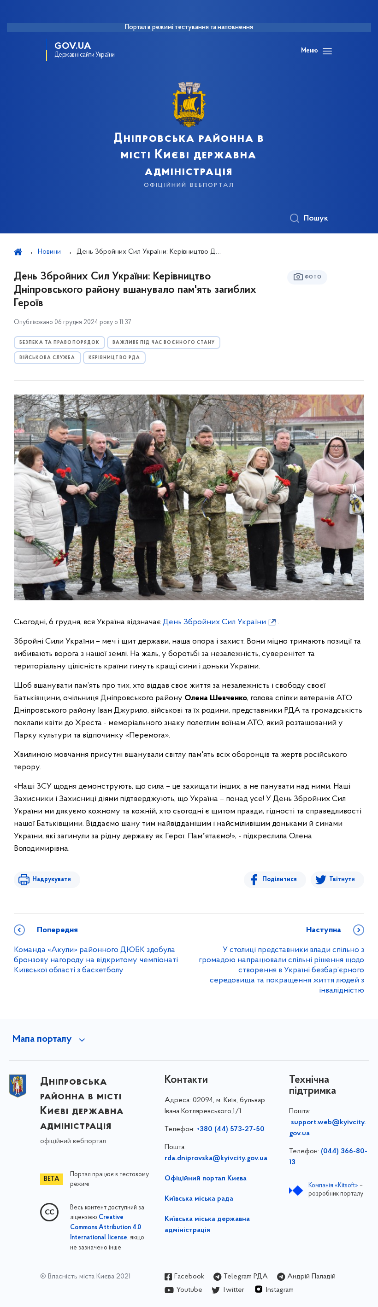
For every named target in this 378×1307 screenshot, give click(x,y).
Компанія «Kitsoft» (333, 1185)
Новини (49, 252)
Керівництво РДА (115, 357)
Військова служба (47, 357)
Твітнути (342, 879)
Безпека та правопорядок (59, 342)
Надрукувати (51, 879)
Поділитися (279, 879)
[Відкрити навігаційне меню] (327, 51)
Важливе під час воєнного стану (163, 342)
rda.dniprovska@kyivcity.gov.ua (216, 1158)
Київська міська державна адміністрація (207, 1224)
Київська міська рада (199, 1198)
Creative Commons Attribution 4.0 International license (105, 1227)
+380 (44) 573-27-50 (230, 1129)
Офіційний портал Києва (206, 1178)
